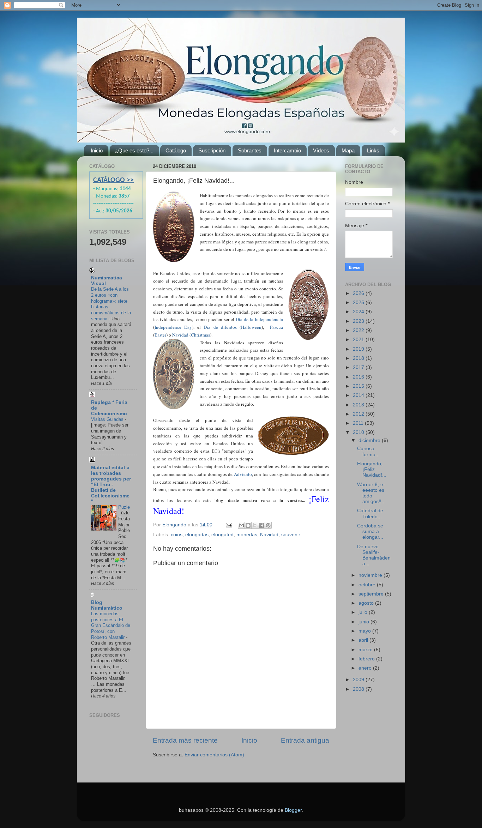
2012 (359, 414)
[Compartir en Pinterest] (268, 525)
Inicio (97, 150)
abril (364, 640)
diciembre (370, 440)
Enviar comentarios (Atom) (214, 754)
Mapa (348, 150)
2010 (359, 432)
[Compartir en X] (254, 525)
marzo (366, 649)
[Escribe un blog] (248, 525)
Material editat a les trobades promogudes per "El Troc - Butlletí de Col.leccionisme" (111, 484)
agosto (367, 603)
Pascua (276, 327)
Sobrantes (249, 150)
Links (373, 150)
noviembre (371, 575)
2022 (359, 330)
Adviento (243, 474)
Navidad (180, 335)
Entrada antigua (305, 740)
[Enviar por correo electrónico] (241, 525)
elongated (222, 534)
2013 (359, 404)
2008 (359, 689)
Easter (160, 335)
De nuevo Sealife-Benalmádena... (374, 555)
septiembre (372, 594)
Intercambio (287, 150)
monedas (246, 534)
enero (366, 668)
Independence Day (173, 327)
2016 (359, 377)
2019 (359, 349)
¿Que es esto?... (134, 150)
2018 (359, 358)
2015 (359, 386)
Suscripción (211, 150)
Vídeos (321, 150)
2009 (359, 679)
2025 (359, 302)
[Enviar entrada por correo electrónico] (228, 524)
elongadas (197, 534)
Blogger (293, 810)
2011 (359, 423)
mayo (365, 631)
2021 (359, 339)
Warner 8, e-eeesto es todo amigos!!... (371, 493)
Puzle (124, 507)
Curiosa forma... (368, 451)
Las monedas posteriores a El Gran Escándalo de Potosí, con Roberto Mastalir (110, 625)
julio (364, 612)
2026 (359, 293)
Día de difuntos (220, 327)
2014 (359, 395)
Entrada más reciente (185, 740)
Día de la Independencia (259, 319)
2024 (359, 311)
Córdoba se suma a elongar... (370, 531)
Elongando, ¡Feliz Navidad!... (371, 469)
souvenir (290, 534)
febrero (367, 658)
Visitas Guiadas (108, 419)
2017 (359, 367)
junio (364, 621)
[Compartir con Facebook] (261, 525)
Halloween (251, 327)
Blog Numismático (106, 605)
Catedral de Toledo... (370, 513)
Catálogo (175, 150)
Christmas (200, 335)
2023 (359, 321)
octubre (368, 584)
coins (176, 534)
